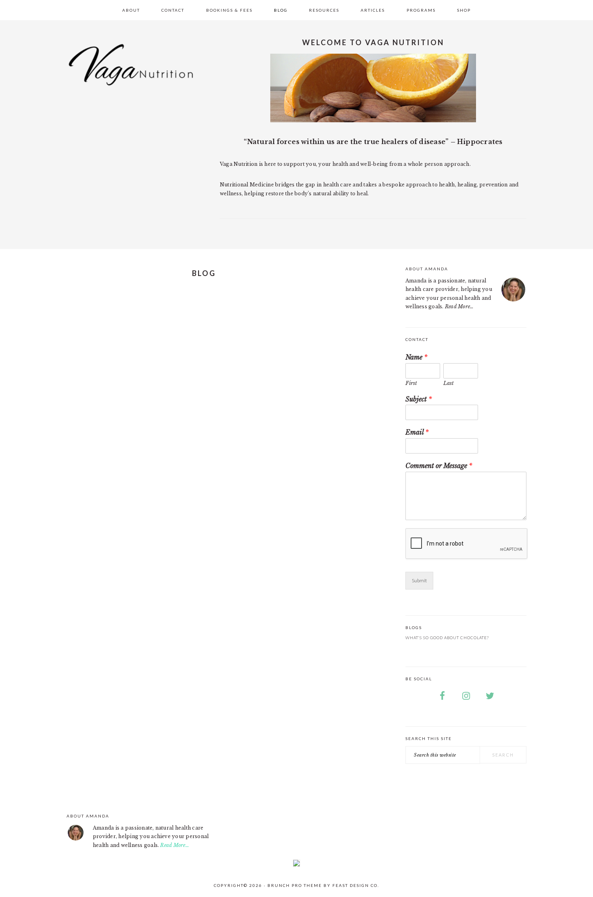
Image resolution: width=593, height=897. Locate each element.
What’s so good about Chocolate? (447, 637)
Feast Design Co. (355, 885)
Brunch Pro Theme (294, 885)
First (411, 383)
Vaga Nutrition (131, 72)
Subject (418, 399)
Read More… (459, 306)
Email (417, 432)
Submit (419, 580)
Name (416, 357)
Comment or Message (438, 466)
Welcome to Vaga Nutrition (373, 42)
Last (448, 383)
